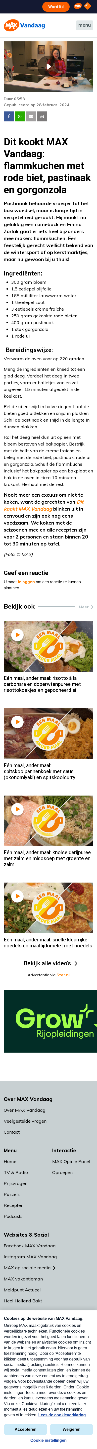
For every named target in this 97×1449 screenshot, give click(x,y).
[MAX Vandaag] (24, 25)
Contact (12, 1132)
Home (10, 1161)
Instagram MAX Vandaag (30, 1257)
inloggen (26, 581)
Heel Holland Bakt (23, 1301)
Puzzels (12, 1194)
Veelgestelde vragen (25, 1121)
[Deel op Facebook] (9, 116)
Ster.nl (63, 974)
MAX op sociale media (27, 1267)
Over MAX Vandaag (25, 1110)
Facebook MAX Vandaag (30, 1246)
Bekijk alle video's (47, 963)
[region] (48, 66)
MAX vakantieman (23, 1279)
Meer (84, 606)
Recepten (13, 1205)
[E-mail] (31, 116)
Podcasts (13, 1216)
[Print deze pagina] (42, 116)
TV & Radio (16, 1172)
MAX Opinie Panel (71, 1161)
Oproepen (62, 1172)
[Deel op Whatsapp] (20, 116)
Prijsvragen (15, 1183)
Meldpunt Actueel (22, 1290)
